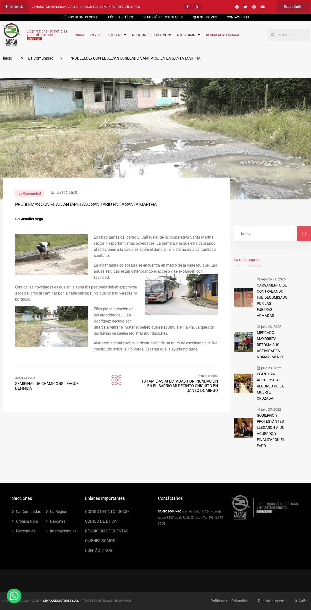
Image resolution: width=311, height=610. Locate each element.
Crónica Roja (27, 521)
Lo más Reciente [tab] (248, 265)
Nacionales (25, 531)
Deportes (57, 521)
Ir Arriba (302, 601)
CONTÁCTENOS (98, 550)
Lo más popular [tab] (247, 259)
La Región (58, 511)
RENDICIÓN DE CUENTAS (106, 531)
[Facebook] (237, 6)
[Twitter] (245, 6)
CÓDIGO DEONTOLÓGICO (107, 511)
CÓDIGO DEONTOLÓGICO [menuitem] (80, 17)
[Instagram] (254, 6)
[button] (187, 6)
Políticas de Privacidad (230, 601)
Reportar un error (272, 601)
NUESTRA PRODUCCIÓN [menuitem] (149, 35)
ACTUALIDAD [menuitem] (186, 35)
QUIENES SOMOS (100, 540)
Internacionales (63, 531)
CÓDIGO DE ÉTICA (100, 521)
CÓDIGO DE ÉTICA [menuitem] (121, 17)
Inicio (7, 58)
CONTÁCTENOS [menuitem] (238, 17)
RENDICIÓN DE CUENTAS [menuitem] (160, 17)
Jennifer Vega (32, 219)
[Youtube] (262, 6)
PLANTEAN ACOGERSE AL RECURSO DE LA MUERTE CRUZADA (270, 386)
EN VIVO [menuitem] (96, 35)
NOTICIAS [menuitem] (114, 35)
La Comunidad (40, 58)
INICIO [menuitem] (79, 35)
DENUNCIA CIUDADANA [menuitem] (222, 35)
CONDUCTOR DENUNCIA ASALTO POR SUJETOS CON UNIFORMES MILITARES (86, 7)
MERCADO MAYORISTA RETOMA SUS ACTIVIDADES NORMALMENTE (270, 345)
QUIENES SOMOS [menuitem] (205, 17)
